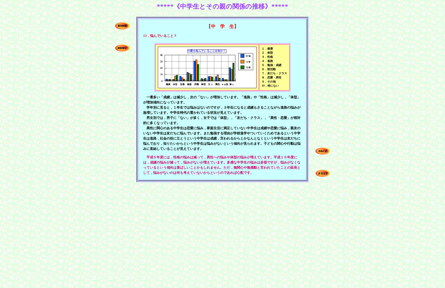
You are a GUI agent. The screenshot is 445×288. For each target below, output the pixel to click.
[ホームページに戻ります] (122, 28)
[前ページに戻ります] (322, 153)
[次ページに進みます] (322, 176)
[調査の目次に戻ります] (122, 50)
